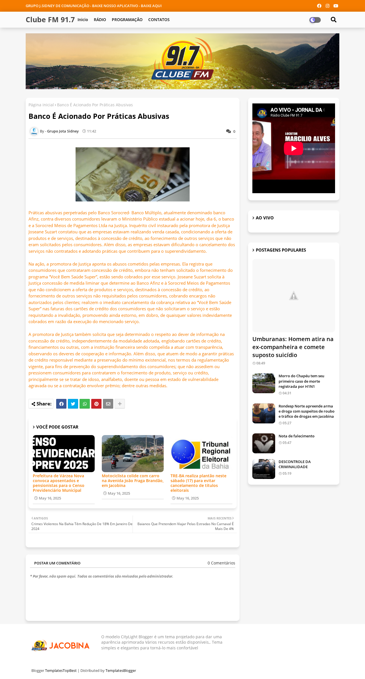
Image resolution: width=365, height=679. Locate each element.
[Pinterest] (96, 404)
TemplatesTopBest (61, 670)
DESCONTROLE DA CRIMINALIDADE (295, 464)
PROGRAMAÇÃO (127, 19)
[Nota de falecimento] (263, 443)
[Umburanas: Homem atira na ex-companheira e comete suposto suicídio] (293, 295)
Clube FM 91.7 (50, 19)
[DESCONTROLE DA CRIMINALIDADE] (263, 469)
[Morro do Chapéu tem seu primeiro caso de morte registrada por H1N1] (263, 383)
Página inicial (41, 104)
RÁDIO (100, 19)
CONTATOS (159, 19)
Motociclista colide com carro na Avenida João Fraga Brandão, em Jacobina (133, 480)
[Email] (108, 404)
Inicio (83, 19)
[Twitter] (73, 404)
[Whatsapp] (85, 404)
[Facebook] (61, 404)
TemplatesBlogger (121, 670)
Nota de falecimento (297, 436)
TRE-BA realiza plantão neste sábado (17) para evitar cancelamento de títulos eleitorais (198, 483)
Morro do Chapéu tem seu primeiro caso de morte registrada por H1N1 (301, 381)
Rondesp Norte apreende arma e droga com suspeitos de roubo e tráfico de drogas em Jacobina (306, 411)
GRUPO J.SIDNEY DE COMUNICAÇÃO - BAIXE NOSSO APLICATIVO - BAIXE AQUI (94, 5)
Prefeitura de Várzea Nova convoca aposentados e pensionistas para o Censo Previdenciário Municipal (58, 483)
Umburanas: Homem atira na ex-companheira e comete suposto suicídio (293, 347)
